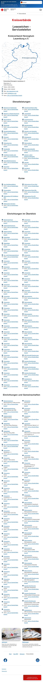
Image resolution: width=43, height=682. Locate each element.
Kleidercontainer (8, 231)
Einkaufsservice (8, 143)
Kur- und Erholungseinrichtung (11, 255)
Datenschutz (4, 671)
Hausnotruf (6, 166)
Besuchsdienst (7, 119)
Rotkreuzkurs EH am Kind (30, 184)
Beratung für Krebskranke (10, 107)
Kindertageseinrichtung (9, 225)
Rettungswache (28, 296)
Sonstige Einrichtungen (30, 361)
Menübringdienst (28, 125)
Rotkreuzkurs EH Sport (9, 203)
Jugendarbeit (27, 113)
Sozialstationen (28, 379)
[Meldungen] (31, 634)
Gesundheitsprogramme (10, 161)
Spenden (26, 162)
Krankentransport (28, 119)
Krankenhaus (7, 249)
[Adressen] (11, 634)
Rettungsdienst (28, 143)
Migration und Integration (30, 131)
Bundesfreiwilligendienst (10, 131)
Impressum (4, 669)
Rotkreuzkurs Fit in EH (29, 196)
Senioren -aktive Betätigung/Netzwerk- (29, 155)
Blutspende (6, 125)
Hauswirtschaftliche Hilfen (30, 107)
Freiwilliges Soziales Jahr (10, 155)
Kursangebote (7, 190)
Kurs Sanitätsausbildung (10, 184)
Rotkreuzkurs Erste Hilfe (30, 190)
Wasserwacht (27, 385)
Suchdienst (27, 168)
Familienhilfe (7, 149)
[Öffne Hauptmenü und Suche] (40, 10)
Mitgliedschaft (27, 137)
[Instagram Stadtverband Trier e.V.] (37, 660)
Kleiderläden (7, 237)
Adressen (4, 642)
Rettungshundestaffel (29, 149)
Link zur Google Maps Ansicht (14, 95)
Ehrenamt (6, 137)
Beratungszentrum (8, 219)
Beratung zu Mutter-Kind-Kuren (11, 113)
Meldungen (25, 642)
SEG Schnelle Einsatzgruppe (31, 355)
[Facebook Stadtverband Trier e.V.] (5, 660)
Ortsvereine (7, 261)
